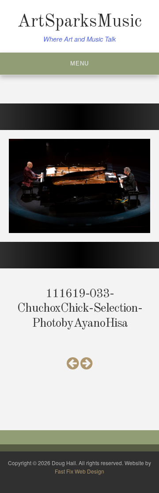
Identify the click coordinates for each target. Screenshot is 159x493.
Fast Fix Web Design (79, 471)
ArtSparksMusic (79, 22)
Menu (79, 63)
